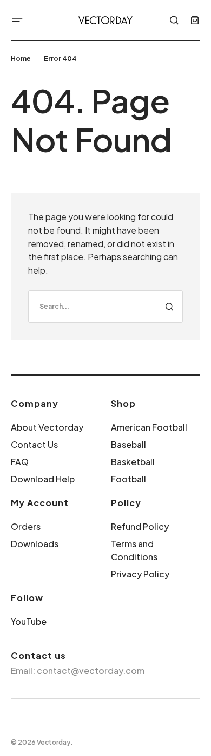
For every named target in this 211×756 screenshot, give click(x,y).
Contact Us (34, 444)
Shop (123, 403)
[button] (17, 19)
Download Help (43, 479)
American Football (149, 427)
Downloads (34, 543)
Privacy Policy (140, 574)
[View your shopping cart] (194, 20)
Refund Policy (140, 526)
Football (128, 479)
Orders (26, 526)
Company (34, 403)
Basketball (133, 461)
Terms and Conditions (134, 550)
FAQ (20, 461)
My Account (40, 502)
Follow (27, 597)
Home (21, 59)
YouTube (29, 621)
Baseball (128, 444)
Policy (126, 502)
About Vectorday (47, 427)
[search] (105, 306)
